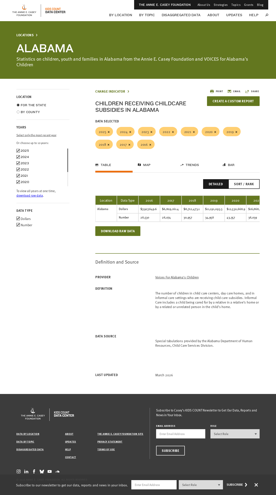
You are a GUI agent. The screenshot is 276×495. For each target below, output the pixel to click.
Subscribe (170, 450)
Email (237, 91)
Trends (192, 165)
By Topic (147, 15)
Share (255, 91)
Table (106, 165)
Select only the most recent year (36, 135)
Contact (70, 457)
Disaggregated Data (181, 15)
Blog (260, 5)
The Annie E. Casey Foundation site (120, 433)
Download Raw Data (118, 231)
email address (166, 425)
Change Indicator (110, 91)
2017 (123, 144)
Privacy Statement (109, 441)
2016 (144, 144)
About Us (204, 5)
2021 (187, 131)
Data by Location (27, 433)
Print (219, 91)
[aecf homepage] (24, 10)
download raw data (29, 195)
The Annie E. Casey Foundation (165, 4)
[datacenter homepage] (55, 11)
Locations (25, 35)
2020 (209, 131)
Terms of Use (106, 449)
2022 (166, 131)
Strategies (221, 5)
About (213, 15)
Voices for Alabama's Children (177, 277)
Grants (248, 5)
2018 (102, 144)
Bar (231, 165)
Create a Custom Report (233, 101)
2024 (123, 131)
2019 (230, 131)
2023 (145, 131)
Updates (234, 15)
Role (213, 425)
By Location (120, 15)
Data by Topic (25, 441)
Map (147, 165)
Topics (236, 5)
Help (253, 15)
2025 (102, 131)
